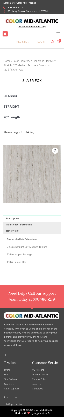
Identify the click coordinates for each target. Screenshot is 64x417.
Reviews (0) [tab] (12, 230)
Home (7, 61)
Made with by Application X (32, 413)
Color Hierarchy (21, 61)
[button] (58, 34)
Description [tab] (12, 218)
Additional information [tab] (19, 224)
